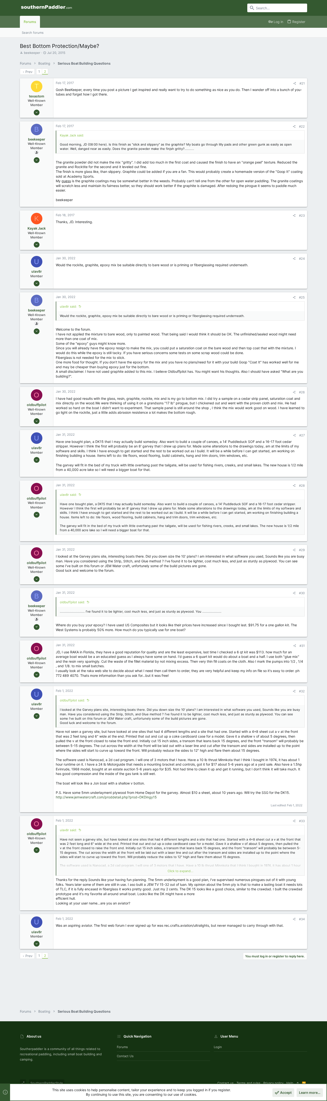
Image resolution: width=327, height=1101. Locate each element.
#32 (302, 691)
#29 (302, 550)
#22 (302, 126)
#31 (302, 646)
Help (289, 1083)
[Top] (298, 1083)
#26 (302, 392)
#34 (302, 919)
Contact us (125, 1056)
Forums (122, 1047)
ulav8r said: (68, 306)
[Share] (294, 83)
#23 (302, 215)
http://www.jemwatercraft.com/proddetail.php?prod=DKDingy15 (106, 797)
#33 (302, 821)
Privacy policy (273, 1083)
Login (218, 1047)
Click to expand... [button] (180, 871)
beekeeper (32, 53)
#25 (302, 297)
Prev (29, 72)
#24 (302, 258)
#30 (302, 593)
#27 (302, 435)
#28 (302, 485)
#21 (302, 83)
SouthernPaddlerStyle (46, 1083)
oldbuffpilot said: (72, 602)
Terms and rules (248, 1083)
